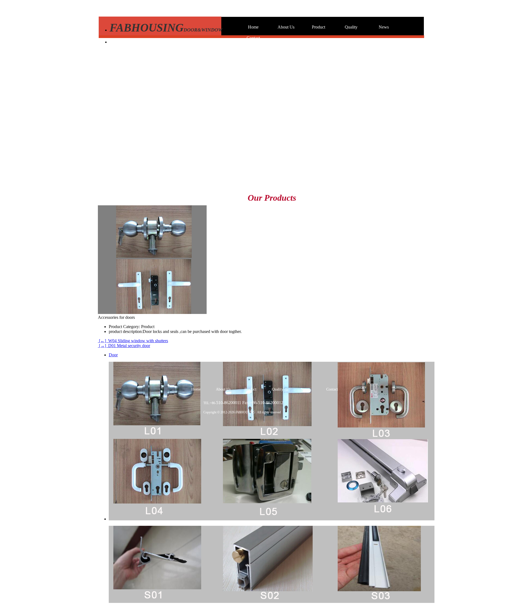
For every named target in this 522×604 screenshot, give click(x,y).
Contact (253, 38)
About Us (286, 27)
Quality (351, 27)
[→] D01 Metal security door (124, 345)
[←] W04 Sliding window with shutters (133, 340)
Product (318, 27)
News (384, 27)
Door (113, 355)
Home (253, 27)
